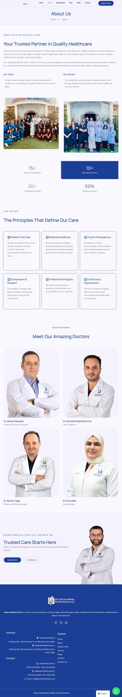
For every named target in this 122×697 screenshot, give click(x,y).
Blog (70, 3)
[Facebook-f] (56, 623)
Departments (60, 3)
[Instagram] (61, 623)
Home (41, 3)
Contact (87, 3)
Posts (78, 3)
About (50, 3)
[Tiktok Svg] (66, 623)
